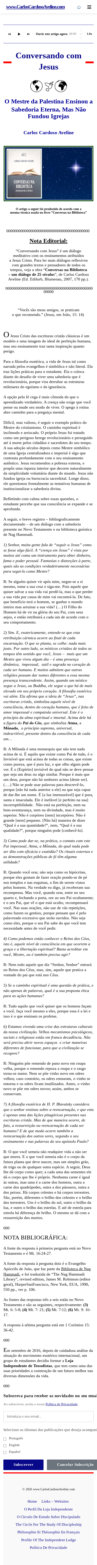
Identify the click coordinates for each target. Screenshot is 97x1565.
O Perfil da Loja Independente (48, 1509)
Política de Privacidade (62, 1404)
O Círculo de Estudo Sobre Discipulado (48, 1517)
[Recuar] (9, 34)
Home (32, 1501)
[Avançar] (28, 34)
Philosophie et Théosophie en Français (48, 1532)
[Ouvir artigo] (19, 34)
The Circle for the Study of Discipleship (49, 1524)
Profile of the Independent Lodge (48, 1540)
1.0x (89, 33)
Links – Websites (56, 1501)
